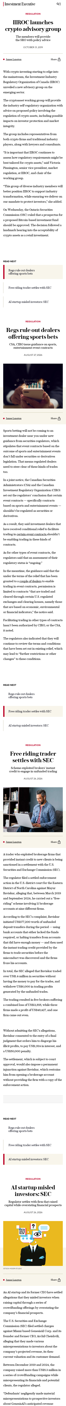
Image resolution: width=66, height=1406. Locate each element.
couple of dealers (30, 581)
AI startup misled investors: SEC (28, 301)
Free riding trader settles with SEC (29, 287)
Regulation (33, 14)
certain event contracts (32, 534)
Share (54, 59)
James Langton (13, 59)
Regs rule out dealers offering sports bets (21, 272)
